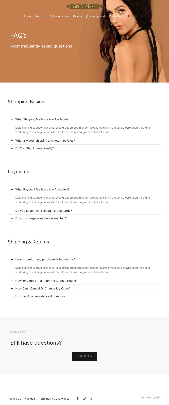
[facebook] (128, 16)
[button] (84, 356)
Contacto (115, 16)
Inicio (27, 16)
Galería (77, 16)
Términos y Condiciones (54, 398)
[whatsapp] (142, 16)
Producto (40, 16)
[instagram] (135, 16)
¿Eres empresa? (95, 16)
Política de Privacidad (21, 398)
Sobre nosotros (59, 16)
